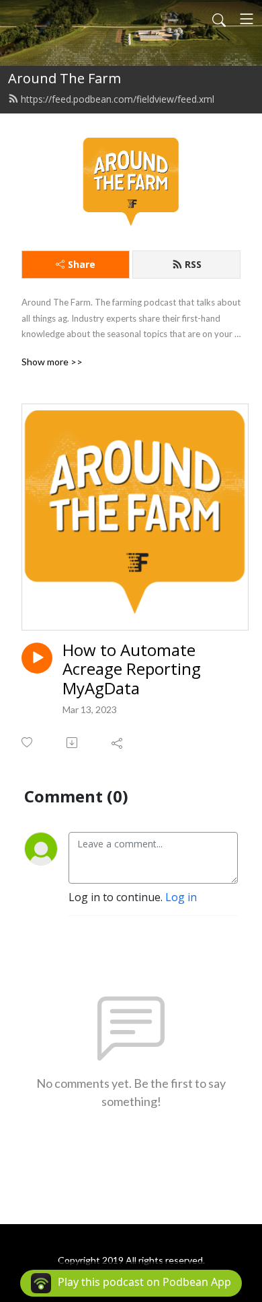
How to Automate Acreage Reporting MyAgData (131, 669)
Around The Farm (64, 78)
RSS (193, 264)
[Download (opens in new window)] (73, 742)
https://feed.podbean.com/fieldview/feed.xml (117, 99)
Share (81, 264)
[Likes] (28, 742)
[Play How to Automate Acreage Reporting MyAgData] (36, 658)
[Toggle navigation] (246, 19)
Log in (181, 897)
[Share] (118, 742)
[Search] (219, 18)
